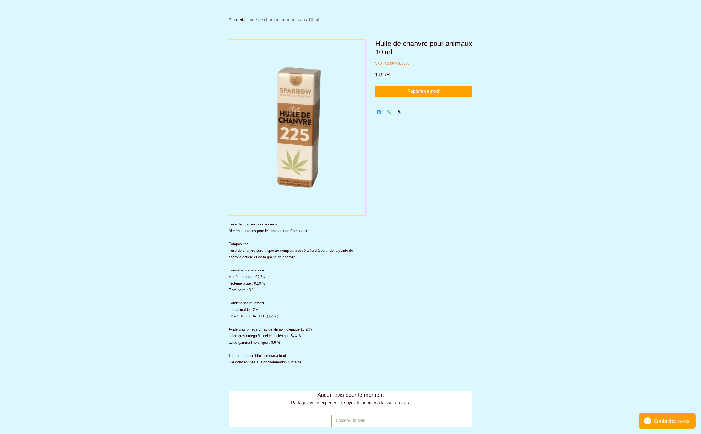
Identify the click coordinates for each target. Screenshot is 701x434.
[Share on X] (399, 112)
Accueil (236, 19)
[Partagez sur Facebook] (378, 112)
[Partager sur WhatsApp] (389, 112)
